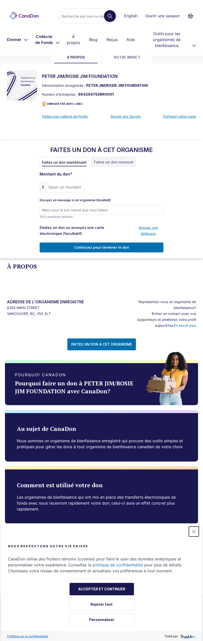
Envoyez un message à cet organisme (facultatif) (75, 200)
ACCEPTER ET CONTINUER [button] (101, 589)
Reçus (112, 39)
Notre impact (127, 57)
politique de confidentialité (118, 564)
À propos (73, 39)
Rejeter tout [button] (102, 604)
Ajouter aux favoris (125, 116)
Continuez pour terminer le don (101, 247)
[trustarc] (187, 636)
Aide (131, 39)
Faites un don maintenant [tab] (64, 162)
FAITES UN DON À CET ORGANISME (101, 344)
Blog (93, 39)
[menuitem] (17, 40)
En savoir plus (185, 325)
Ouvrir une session (162, 15)
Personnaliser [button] (101, 620)
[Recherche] (110, 16)
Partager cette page (179, 116)
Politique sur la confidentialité (27, 636)
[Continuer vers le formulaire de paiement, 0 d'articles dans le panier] (192, 15)
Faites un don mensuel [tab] (113, 162)
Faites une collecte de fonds (65, 116)
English (130, 15)
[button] (194, 531)
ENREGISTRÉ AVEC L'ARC (65, 104)
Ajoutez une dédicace (148, 230)
